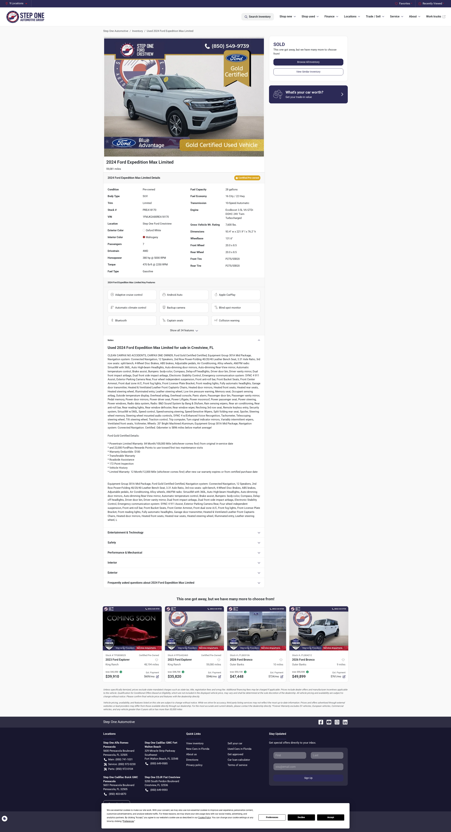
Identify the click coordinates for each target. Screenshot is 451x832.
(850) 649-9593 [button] (159, 789)
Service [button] (395, 16)
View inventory (194, 743)
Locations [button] (350, 16)
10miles (278, 664)
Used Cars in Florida (239, 748)
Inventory (137, 31)
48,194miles (151, 664)
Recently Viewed (432, 3)
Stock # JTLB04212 (302, 655)
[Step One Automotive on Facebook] (319, 722)
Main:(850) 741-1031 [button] (120, 759)
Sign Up (308, 778)
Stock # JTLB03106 (240, 655)
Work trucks (433, 16)
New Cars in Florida (197, 748)
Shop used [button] (308, 16)
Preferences (272, 817)
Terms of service (237, 765)
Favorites (404, 3)
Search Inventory (260, 16)
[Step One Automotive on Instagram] (336, 722)
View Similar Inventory (308, 71)
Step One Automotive (115, 31)
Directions (192, 759)
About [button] (413, 16)
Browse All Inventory (308, 62)
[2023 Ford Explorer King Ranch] (132, 628)
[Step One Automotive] (25, 16)
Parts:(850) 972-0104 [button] (120, 769)
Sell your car (235, 743)
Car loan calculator (239, 759)
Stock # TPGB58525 (116, 655)
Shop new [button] (286, 16)
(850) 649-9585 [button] (159, 763)
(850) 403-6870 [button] (117, 794)
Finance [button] (330, 16)
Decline (301, 817)
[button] (17, 3)
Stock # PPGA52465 (178, 655)
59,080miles (213, 664)
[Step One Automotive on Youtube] (327, 722)
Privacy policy (194, 765)
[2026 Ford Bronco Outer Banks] (256, 628)
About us (191, 754)
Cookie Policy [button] (204, 817)
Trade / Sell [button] (373, 16)
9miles (341, 664)
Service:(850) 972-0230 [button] (121, 764)
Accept (330, 817)
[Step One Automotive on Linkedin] (344, 722)
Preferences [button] (128, 821)
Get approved (235, 754)
